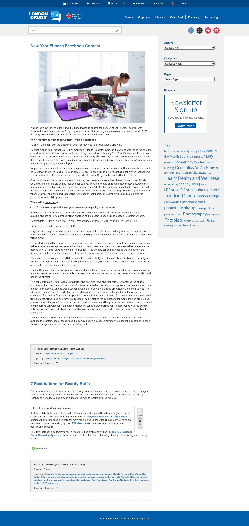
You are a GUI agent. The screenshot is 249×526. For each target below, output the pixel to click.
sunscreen (53, 483)
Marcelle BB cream (130, 476)
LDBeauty (171, 189)
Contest (49, 358)
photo (178, 214)
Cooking (169, 168)
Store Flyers (118, 3)
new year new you (70, 358)
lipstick (216, 190)
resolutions (100, 358)
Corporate (144, 17)
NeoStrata (48, 479)
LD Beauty (186, 189)
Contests (210, 162)
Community (183, 161)
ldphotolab (203, 189)
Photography (195, 214)
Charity (207, 156)
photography (213, 214)
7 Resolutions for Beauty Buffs (60, 383)
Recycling (168, 225)
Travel (187, 225)
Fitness (57, 358)
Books (184, 156)
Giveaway (199, 172)
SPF (45, 483)
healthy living (189, 183)
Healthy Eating (171, 184)
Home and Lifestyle (63, 353)
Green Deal (176, 17)
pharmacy (169, 214)
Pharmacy (141, 3)
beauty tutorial (197, 151)
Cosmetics (184, 167)
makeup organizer (78, 476)
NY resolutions (87, 358)
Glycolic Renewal (98, 416)
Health (170, 178)
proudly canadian (199, 220)
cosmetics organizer (85, 473)
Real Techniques (100, 479)
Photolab (173, 220)
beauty (185, 151)
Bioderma (79, 423)
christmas (168, 162)
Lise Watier (135, 473)
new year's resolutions (64, 479)
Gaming (187, 173)
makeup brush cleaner (57, 476)
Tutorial (194, 225)
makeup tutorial (205, 208)
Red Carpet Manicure (119, 479)
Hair (209, 172)
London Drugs (179, 195)
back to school (172, 151)
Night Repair (121, 416)
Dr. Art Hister (205, 167)
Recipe (211, 220)
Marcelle (116, 476)
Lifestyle (160, 17)
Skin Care (135, 479)
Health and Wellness (198, 178)
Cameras (195, 156)
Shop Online (73, 3)
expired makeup (104, 473)
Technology (212, 17)
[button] (91, 87)
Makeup (187, 208)
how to (204, 184)
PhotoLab (180, 3)
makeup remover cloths (99, 476)
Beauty (129, 17)
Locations (95, 3)
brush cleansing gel (64, 473)
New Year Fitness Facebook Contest (65, 45)
